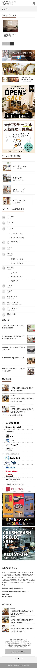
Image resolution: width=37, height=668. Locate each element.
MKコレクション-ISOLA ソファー (9, 35)
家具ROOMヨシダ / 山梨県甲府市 (21, 665)
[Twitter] (18, 658)
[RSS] (15, 658)
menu (34, 4)
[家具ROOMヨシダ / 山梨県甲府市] (9, 3)
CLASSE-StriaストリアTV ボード (13, 358)
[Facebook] (22, 658)
